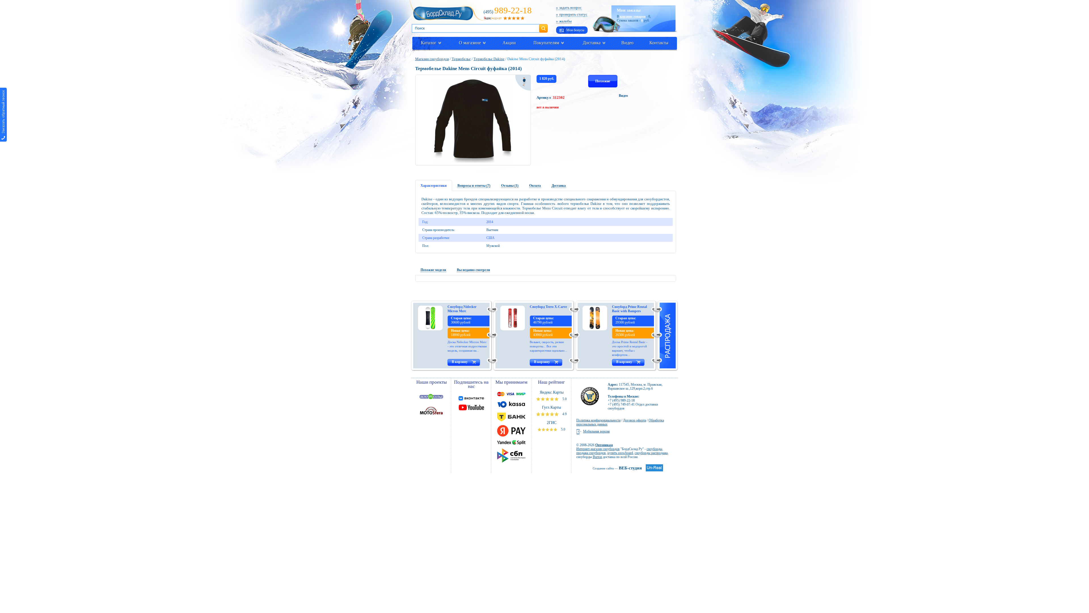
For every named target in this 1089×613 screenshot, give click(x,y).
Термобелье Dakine (489, 59)
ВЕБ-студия (617, 468)
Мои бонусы (574, 30)
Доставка (592, 42)
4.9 (564, 414)
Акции (509, 42)
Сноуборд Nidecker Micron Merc (462, 309)
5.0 (564, 399)
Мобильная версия (596, 431)
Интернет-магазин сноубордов (598, 449)
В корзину (460, 362)
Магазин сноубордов (432, 59)
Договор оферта (634, 420)
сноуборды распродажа (651, 453)
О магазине (470, 42)
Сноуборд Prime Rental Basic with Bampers (629, 309)
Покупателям (546, 42)
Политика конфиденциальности (598, 420)
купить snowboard (620, 453)
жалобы (565, 21)
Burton (597, 457)
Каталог (428, 42)
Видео (627, 42)
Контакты (658, 42)
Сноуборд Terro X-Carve (548, 307)
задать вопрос (570, 7)
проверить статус (573, 14)
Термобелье (461, 59)
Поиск (543, 26)
